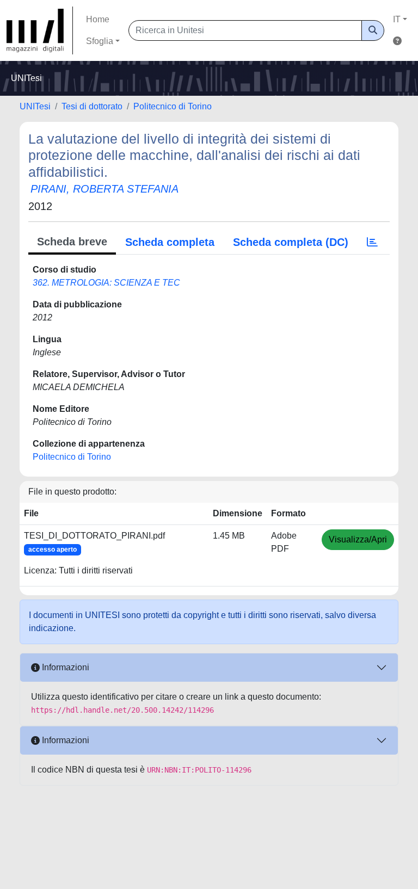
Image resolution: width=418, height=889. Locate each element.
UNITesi (35, 106)
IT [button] (397, 19)
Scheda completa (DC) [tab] (290, 242)
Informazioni (64, 667)
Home (97, 19)
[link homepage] (40, 30)
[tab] (372, 242)
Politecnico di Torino (172, 106)
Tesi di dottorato (92, 106)
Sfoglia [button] (99, 41)
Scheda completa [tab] (169, 242)
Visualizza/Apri (358, 539)
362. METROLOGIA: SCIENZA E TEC (106, 282)
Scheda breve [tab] (72, 242)
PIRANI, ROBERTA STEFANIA (104, 189)
